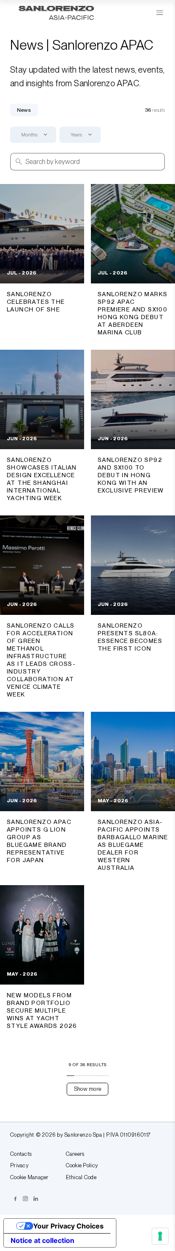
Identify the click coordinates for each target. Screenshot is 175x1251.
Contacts (20, 1154)
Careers (75, 1154)
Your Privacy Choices (68, 1226)
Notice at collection (42, 1240)
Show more (87, 1089)
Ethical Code (81, 1177)
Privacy (19, 1165)
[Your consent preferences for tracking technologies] (160, 1236)
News (24, 110)
